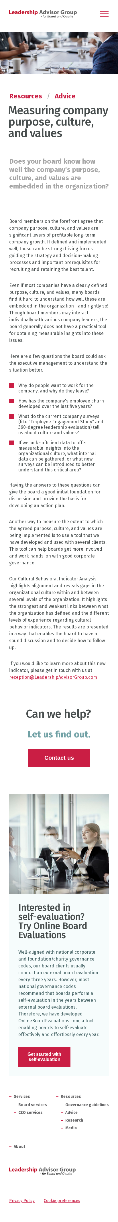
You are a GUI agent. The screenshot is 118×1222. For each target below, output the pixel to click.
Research (74, 1120)
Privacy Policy (22, 1200)
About (19, 1146)
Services (22, 1096)
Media (71, 1128)
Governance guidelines (87, 1104)
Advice (65, 96)
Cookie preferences (62, 1200)
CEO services (30, 1112)
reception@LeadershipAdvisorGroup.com (53, 677)
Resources (25, 96)
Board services (32, 1104)
